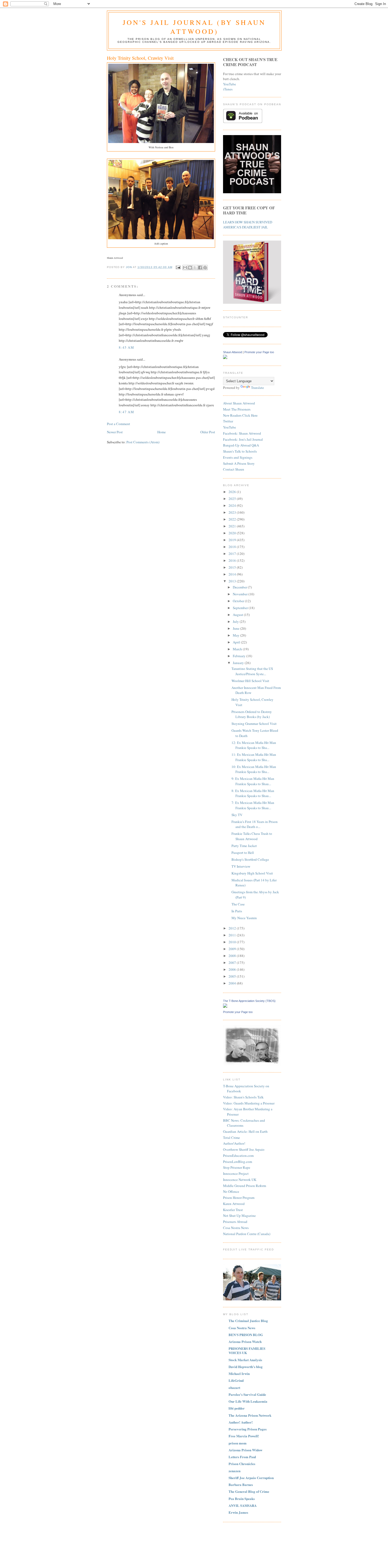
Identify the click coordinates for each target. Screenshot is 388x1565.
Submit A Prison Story (239, 463)
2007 (233, 962)
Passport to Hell (242, 852)
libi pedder (237, 1408)
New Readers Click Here (240, 415)
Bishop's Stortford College (250, 859)
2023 (233, 512)
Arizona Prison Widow (245, 1449)
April (237, 642)
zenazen (234, 1470)
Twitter (228, 421)
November (240, 594)
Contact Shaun (233, 469)
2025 (233, 498)
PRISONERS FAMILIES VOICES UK (247, 1350)
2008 (233, 955)
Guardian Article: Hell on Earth (245, 1131)
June (236, 628)
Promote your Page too (259, 352)
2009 (233, 948)
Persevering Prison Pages (248, 1428)
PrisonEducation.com (238, 1155)
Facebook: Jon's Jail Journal (243, 439)
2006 (233, 969)
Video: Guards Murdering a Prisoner (249, 1103)
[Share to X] (195, 267)
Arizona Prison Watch (245, 1341)
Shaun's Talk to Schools (240, 451)
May (236, 635)
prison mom (238, 1443)
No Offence (231, 1191)
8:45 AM (126, 347)
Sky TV (236, 814)
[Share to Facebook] (200, 267)
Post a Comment (118, 423)
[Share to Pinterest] (205, 267)
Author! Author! (241, 1422)
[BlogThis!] (190, 267)
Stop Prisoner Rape (236, 1167)
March (238, 649)
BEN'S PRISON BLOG (246, 1334)
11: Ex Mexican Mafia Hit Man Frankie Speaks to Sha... (253, 757)
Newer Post (115, 432)
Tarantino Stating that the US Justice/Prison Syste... (252, 671)
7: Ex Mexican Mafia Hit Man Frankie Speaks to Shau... (252, 805)
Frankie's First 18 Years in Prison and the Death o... (254, 824)
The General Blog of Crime (249, 1491)
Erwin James (238, 1512)
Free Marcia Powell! (244, 1435)
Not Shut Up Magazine (239, 1215)
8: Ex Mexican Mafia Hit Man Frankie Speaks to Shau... (252, 793)
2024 (233, 505)
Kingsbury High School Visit (252, 873)
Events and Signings (237, 457)
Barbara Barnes (241, 1484)
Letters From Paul (242, 1456)
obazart (234, 1387)
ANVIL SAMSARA (243, 1505)
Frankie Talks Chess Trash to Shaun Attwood (251, 836)
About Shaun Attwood (239, 403)
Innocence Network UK (239, 1179)
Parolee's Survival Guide (247, 1394)
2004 (233, 983)
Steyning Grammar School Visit (254, 723)
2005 (233, 976)
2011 (233, 935)
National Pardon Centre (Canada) (246, 1233)
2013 (233, 581)
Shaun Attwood (232, 352)
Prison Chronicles (242, 1463)
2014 (233, 574)
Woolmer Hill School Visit (250, 680)
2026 (233, 491)
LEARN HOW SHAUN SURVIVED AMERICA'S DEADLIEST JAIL (247, 225)
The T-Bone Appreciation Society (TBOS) (249, 1000)
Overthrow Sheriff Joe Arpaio (243, 1149)
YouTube (229, 84)
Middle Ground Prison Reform (244, 1185)
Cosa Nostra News (236, 1227)
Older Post (207, 432)
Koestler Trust (233, 1209)
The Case (238, 904)
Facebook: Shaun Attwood (242, 433)
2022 (233, 519)
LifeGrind (236, 1380)
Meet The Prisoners (236, 409)
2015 (233, 567)
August (238, 614)
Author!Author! (234, 1143)
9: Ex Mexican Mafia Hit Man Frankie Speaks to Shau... (252, 781)
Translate (257, 387)
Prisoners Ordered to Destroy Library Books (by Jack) (251, 714)
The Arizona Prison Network (250, 1415)
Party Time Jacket (244, 845)
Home (161, 432)
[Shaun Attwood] (225, 357)
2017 (233, 553)
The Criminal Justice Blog (248, 1320)
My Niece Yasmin (244, 917)
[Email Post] (178, 267)
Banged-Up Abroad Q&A (241, 445)
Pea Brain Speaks (242, 1498)
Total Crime (231, 1137)
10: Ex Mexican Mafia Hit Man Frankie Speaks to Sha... (253, 769)
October (239, 601)
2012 (233, 928)
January (239, 662)
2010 (233, 942)
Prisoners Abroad (235, 1221)
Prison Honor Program (238, 1197)
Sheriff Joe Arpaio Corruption (251, 1477)
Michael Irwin (239, 1373)
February (239, 655)
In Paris (236, 911)
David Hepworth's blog (246, 1366)
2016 (233, 560)
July (236, 621)
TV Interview (240, 866)
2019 (233, 539)
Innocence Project (236, 1173)
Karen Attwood (234, 1203)
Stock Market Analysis (245, 1359)
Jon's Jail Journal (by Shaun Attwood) (194, 27)
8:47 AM (126, 411)
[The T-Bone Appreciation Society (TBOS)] (225, 1006)
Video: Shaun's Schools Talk (243, 1097)
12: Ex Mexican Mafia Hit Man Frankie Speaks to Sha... (253, 745)
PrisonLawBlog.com (237, 1161)
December (240, 587)
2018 (233, 546)
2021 (233, 526)
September (241, 607)
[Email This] (185, 267)
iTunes (228, 89)
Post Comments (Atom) (142, 442)
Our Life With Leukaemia (248, 1401)
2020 (233, 533)
